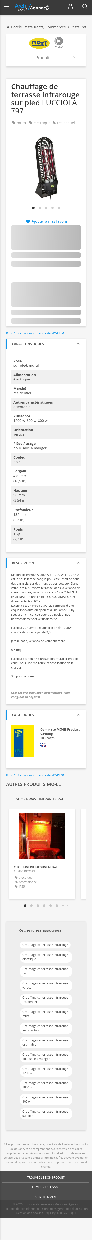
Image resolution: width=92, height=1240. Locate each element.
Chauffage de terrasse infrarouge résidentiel (45, 999)
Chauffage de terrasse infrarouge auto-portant (45, 1028)
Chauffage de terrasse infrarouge (45, 945)
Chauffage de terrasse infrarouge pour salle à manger (45, 1056)
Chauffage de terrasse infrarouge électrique (45, 957)
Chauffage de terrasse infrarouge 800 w (45, 1099)
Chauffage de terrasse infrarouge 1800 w (45, 1085)
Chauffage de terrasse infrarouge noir (45, 971)
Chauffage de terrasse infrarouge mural (45, 1014)
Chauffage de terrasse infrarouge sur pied (45, 1113)
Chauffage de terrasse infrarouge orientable (45, 1042)
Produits (44, 57)
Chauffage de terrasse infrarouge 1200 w (45, 1071)
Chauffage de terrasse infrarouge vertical (45, 985)
